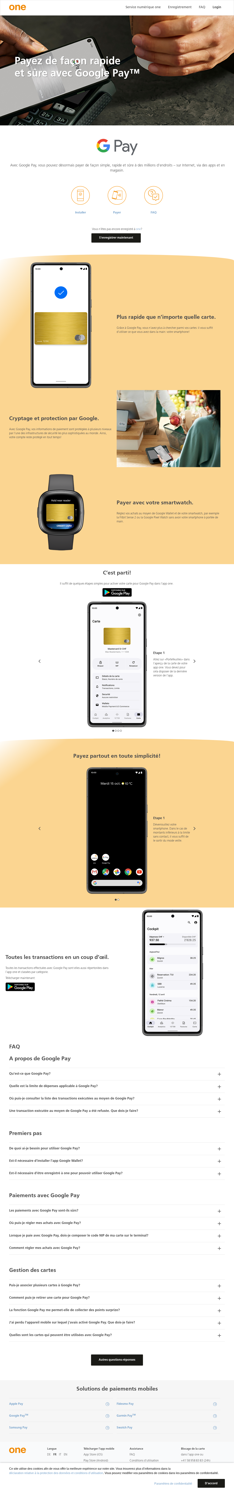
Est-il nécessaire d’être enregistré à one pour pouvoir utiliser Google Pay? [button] (65, 1173)
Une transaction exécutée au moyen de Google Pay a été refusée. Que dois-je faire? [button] (73, 1111)
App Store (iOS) (93, 1454)
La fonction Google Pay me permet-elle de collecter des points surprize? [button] (64, 1310)
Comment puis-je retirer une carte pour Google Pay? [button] (49, 1298)
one (138, 229)
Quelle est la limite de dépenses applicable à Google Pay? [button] (53, 1086)
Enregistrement (180, 7)
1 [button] (113, 731)
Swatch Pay (124, 1427)
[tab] (117, 1074)
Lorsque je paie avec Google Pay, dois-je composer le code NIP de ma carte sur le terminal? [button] (78, 1235)
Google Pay (18, 1415)
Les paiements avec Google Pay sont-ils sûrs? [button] (43, 1210)
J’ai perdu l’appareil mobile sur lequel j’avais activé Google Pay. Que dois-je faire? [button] (72, 1322)
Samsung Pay (18, 1427)
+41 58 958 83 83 (192, 1460)
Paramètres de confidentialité (173, 1483)
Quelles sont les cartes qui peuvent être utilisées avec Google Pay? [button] (60, 1335)
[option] (117, 664)
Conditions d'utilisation (144, 1460)
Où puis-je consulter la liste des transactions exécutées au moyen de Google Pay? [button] (71, 1098)
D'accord (211, 1483)
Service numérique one (143, 7)
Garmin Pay (126, 1415)
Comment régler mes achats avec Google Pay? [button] (44, 1248)
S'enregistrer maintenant (116, 237)
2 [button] (116, 731)
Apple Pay (16, 1404)
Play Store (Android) (96, 1460)
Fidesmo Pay (125, 1404)
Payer (117, 212)
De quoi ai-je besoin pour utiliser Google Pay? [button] (44, 1148)
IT (60, 1454)
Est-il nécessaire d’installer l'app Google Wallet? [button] (46, 1161)
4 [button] (121, 731)
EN (65, 1454)
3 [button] (118, 731)
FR (54, 1454)
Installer (80, 212)
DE (49, 1454)
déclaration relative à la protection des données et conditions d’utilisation (56, 1473)
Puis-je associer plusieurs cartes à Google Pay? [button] (44, 1285)
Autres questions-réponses (117, 1359)
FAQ (202, 7)
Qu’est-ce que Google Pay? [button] (29, 1074)
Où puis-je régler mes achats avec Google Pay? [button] (45, 1223)
